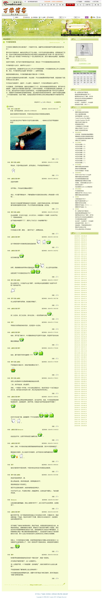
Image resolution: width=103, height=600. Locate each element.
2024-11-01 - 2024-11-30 (80, 278)
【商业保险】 (78, 189)
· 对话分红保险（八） (80, 148)
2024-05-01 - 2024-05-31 (80, 290)
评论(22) (49, 102)
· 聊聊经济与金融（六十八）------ (83, 205)
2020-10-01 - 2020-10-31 (80, 377)
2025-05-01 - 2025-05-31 (80, 266)
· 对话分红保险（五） (80, 154)
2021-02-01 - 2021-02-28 (80, 369)
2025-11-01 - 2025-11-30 (80, 254)
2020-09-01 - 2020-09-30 (80, 379)
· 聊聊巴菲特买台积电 (80, 203)
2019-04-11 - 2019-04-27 (80, 411)
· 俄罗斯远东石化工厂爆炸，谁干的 (83, 96)
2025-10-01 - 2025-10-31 (80, 256)
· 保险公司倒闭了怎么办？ (82, 128)
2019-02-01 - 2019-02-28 (80, 415)
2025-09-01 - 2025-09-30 (80, 258)
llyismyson (20, 429)
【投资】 (77, 197)
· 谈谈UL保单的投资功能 (81, 130)
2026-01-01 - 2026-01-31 (80, 250)
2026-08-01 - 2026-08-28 (80, 236)
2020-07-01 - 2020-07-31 (80, 383)
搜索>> (17, 17)
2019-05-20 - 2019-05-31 (80, 409)
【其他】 (77, 209)
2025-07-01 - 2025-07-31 (80, 262)
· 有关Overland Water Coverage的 (83, 174)
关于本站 (37, 594)
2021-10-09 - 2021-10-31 (80, 353)
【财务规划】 (78, 132)
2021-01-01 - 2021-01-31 (80, 371)
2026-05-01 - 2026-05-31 (80, 242)
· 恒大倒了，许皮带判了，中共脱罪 (83, 102)
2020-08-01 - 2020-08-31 (80, 381)
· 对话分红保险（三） (80, 158)
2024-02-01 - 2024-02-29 (80, 296)
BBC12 (13, 109)
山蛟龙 (18, 162)
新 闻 (53, 4)
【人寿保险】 (78, 110)
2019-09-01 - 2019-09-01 (80, 403)
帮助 (94, 17)
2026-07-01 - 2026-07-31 (80, 238)
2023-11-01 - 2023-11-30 (80, 302)
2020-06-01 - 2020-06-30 (80, 385)
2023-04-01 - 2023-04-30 (80, 316)
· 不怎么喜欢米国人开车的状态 (83, 229)
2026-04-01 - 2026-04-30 (80, 244)
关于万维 (96, 1)
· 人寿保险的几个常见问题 (82, 126)
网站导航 (60, 594)
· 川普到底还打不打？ (80, 199)
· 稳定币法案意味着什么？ (82, 201)
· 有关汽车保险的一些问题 (82, 170)
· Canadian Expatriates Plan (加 (82, 120)
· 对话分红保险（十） (80, 144)
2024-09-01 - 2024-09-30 (80, 282)
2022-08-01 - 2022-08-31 (80, 333)
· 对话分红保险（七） (80, 150)
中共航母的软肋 (11, 42)
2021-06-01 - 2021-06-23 (80, 361)
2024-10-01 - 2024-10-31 (80, 280)
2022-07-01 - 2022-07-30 (80, 335)
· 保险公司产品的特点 (80, 140)
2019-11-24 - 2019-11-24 (80, 399)
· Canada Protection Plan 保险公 (82, 118)
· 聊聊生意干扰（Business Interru (83, 193)
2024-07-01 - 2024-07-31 (80, 286)
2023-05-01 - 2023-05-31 (80, 314)
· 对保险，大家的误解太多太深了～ (84, 182)
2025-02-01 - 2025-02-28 (80, 272)
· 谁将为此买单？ (79, 185)
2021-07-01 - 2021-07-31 (80, 359)
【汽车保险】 (78, 164)
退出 (99, 17)
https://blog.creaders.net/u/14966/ (70, 35)
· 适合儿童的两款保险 (80, 114)
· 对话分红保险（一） (80, 162)
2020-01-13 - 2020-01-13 (80, 395)
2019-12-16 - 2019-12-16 (80, 397)
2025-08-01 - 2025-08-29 (80, 260)
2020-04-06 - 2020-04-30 (80, 389)
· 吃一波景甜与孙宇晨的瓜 (81, 92)
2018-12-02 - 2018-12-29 (80, 419)
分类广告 (88, 4)
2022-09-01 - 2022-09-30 (80, 331)
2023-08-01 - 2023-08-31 (80, 308)
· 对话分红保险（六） (80, 152)
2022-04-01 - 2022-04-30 (80, 341)
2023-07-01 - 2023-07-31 (80, 310)
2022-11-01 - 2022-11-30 (80, 327)
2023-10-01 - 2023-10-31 (80, 304)
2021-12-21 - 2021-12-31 (80, 349)
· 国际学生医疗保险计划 (81, 122)
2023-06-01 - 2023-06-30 (80, 312)
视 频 (61, 4)
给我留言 (51, 17)
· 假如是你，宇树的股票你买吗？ (83, 225)
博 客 (70, 4)
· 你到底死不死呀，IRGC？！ (82, 104)
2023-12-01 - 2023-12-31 (80, 300)
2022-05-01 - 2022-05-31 (80, 339)
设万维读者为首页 (33, 1)
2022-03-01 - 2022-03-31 (80, 343)
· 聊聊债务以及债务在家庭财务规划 (84, 136)
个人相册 (43, 17)
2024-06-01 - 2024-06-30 (80, 288)
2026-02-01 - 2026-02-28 (80, 248)
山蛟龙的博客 (31, 29)
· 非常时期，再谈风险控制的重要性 (84, 134)
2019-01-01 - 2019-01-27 (80, 417)
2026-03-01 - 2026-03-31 (80, 246)
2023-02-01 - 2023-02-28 (80, 320)
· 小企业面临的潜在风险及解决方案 (84, 138)
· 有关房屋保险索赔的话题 (82, 178)
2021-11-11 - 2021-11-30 (80, 351)
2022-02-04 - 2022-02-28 (80, 345)
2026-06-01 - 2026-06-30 (80, 240)
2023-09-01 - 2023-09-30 (80, 306)
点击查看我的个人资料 (85, 63)
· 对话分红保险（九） (80, 146)
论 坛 (79, 4)
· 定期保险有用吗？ (80, 124)
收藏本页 (85, 35)
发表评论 (58, 102)
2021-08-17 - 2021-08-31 (80, 357)
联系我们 (87, 1)
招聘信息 (54, 594)
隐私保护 (65, 594)
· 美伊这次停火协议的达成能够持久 (83, 98)
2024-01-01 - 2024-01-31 (80, 298)
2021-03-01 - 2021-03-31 (80, 367)
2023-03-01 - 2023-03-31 (80, 318)
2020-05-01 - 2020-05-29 (80, 387)
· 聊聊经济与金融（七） (81, 207)
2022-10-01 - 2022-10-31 (80, 329)
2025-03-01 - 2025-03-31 (80, 270)
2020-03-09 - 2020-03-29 (80, 391)
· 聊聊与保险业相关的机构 (82, 112)
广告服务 (79, 1)
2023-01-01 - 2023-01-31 (80, 323)
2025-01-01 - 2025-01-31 (80, 274)
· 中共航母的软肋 (79, 191)
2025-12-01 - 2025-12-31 (80, 252)
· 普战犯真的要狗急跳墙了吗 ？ (82, 94)
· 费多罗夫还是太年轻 (80, 227)
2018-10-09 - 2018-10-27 (80, 423)
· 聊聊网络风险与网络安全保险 (83, 180)
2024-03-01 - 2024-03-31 (80, 294)
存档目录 (78, 233)
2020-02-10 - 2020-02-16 (80, 393)
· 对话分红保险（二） (80, 160)
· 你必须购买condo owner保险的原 (83, 187)
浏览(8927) (37, 102)
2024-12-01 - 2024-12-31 (80, 276)
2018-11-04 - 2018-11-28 (80, 421)
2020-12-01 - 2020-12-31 (80, 373)
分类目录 (78, 107)
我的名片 (78, 39)
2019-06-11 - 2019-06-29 (80, 407)
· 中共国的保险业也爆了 (80, 100)
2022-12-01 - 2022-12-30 (80, 325)
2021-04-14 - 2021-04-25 (80, 365)
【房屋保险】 (78, 172)
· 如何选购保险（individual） (82, 116)
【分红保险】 (78, 142)
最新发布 (78, 89)
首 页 (44, 4)
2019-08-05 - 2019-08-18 (80, 405)
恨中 (12, 162)
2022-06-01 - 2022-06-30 (80, 337)
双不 (19, 109)
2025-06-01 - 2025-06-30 (80, 264)
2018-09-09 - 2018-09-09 (80, 425)
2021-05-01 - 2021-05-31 (80, 363)
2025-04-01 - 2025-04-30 (80, 268)
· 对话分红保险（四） (80, 156)
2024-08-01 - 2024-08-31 (80, 284)
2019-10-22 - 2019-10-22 (80, 401)
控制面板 (35, 17)
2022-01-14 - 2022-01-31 (80, 347)
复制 (80, 35)
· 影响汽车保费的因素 (80, 168)
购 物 (97, 4)
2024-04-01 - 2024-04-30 (80, 292)
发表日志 (27, 17)
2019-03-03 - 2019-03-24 (80, 413)
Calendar (78, 67)
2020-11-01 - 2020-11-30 (80, 375)
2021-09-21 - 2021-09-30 (80, 355)
